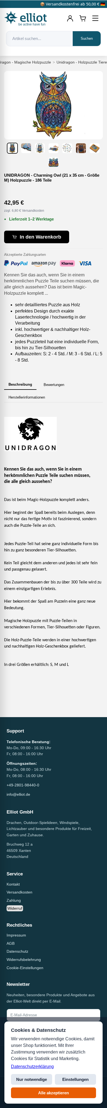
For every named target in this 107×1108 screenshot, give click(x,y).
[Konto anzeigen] (70, 18)
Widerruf (14, 908)
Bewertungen (54, 385)
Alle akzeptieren (53, 1092)
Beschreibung (20, 384)
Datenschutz (17, 951)
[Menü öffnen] (95, 18)
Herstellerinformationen (27, 397)
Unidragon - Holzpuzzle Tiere (82, 62)
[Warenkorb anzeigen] (82, 18)
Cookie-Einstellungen (25, 968)
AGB (11, 943)
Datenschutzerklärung (32, 1066)
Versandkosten (19, 892)
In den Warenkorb (40, 237)
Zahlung (14, 900)
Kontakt (13, 884)
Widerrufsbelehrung (24, 959)
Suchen (87, 38)
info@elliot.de (18, 794)
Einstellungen (75, 1079)
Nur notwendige (31, 1079)
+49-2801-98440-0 (23, 785)
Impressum (16, 935)
